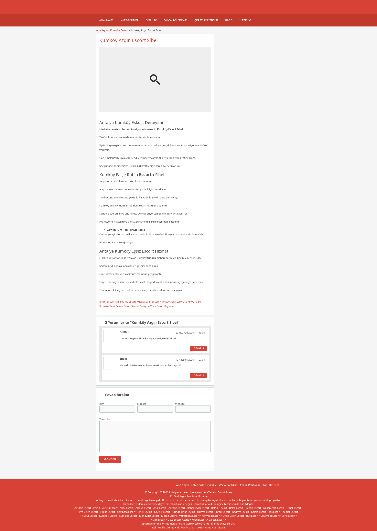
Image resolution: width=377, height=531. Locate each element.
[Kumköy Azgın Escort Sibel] (155, 110)
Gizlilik (151, 20)
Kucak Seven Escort (148, 301)
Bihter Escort (106, 301)
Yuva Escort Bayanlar (162, 306)
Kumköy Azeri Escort (172, 301)
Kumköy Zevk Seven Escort (115, 306)
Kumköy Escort (119, 30)
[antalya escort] (101, 12)
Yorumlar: (105, 419)
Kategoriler (130, 20)
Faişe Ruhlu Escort (125, 301)
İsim (101, 404)
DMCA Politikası (175, 20)
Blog (228, 20)
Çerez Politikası (206, 20)
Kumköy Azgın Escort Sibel (128, 40)
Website (180, 404)
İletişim (245, 20)
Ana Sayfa (106, 20)
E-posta (141, 404)
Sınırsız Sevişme (140, 306)
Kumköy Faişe (192, 301)
